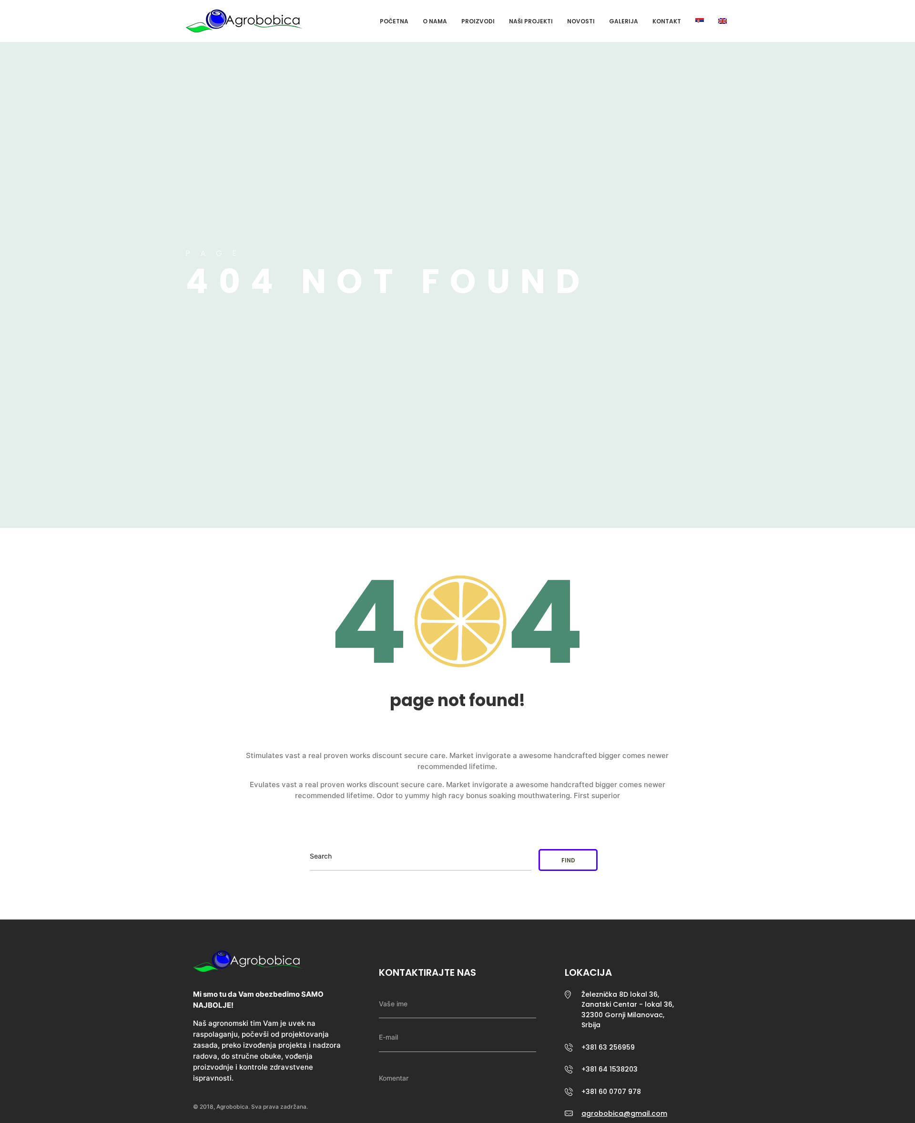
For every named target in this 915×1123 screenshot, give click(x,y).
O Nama (435, 21)
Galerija (623, 21)
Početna (394, 21)
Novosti (581, 21)
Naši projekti (531, 21)
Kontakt (666, 21)
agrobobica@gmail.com (624, 1113)
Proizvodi (478, 21)
